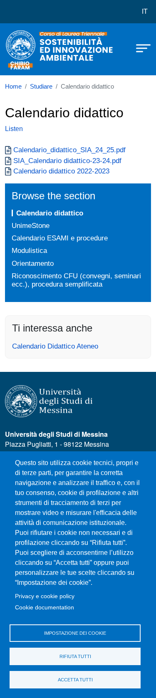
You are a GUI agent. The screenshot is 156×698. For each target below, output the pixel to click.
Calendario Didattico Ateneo (55, 346)
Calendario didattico (49, 213)
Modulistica (29, 250)
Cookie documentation (44, 607)
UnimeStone (31, 225)
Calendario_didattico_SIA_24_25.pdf (69, 150)
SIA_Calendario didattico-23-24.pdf (67, 160)
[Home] (26, 49)
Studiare (41, 86)
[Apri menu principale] (139, 47)
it (145, 11)
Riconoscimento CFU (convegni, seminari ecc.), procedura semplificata (76, 280)
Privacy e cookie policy (44, 596)
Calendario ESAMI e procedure (60, 238)
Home (13, 86)
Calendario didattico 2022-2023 (61, 171)
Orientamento (33, 263)
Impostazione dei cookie (75, 633)
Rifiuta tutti (75, 656)
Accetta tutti (75, 679)
